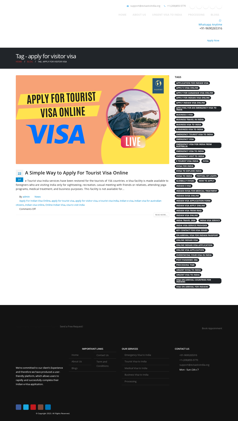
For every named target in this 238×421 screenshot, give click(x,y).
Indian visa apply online (190, 205)
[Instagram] (212, 6)
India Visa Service (210, 220)
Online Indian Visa (55, 204)
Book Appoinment (212, 328)
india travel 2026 (185, 220)
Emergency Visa (185, 139)
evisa (206, 161)
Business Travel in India (190, 119)
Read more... (161, 214)
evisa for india (184, 166)
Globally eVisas (185, 180)
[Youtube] (206, 6)
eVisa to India (184, 176)
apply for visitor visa (86, 200)
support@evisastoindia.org (145, 5)
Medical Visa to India (136, 368)
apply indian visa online (190, 102)
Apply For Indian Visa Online (34, 200)
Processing (196, 14)
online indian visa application (194, 245)
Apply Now (213, 40)
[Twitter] (199, 6)
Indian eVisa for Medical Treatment (196, 191)
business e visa (184, 114)
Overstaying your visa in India (194, 255)
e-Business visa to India (189, 129)
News (38, 196)
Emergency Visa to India (138, 355)
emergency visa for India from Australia (194, 145)
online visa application (190, 250)
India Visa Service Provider (191, 225)
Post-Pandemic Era (187, 260)
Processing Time (185, 265)
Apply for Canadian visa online (194, 93)
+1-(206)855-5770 (176, 5)
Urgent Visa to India (167, 14)
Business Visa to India (136, 374)
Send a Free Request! (71, 326)
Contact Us (103, 355)
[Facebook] (192, 6)
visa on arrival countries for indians (193, 281)
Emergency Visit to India (190, 156)
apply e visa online (187, 88)
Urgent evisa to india (188, 270)
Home (122, 14)
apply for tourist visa (63, 200)
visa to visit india (75, 204)
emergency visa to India (190, 151)
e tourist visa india (109, 200)
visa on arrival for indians (192, 286)
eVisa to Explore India (189, 171)
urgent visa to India (188, 275)
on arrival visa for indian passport (197, 235)
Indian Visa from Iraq (189, 210)
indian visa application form (193, 200)
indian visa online (34, 204)
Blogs (215, 14)
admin (26, 196)
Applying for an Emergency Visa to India (196, 109)
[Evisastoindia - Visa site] (34, 24)
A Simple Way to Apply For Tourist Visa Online (76, 172)
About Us (139, 14)
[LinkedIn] (219, 6)
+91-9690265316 (188, 355)
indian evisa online (187, 195)
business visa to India (188, 124)
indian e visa (126, 200)
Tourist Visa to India (136, 361)
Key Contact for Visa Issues (191, 230)
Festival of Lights (207, 176)
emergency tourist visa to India (194, 134)
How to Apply (206, 180)
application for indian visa (192, 83)
